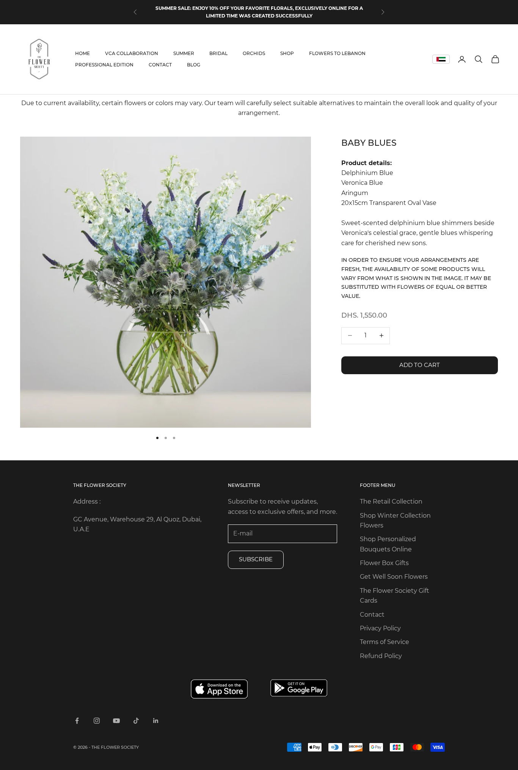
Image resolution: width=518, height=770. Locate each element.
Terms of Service (384, 642)
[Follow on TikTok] (136, 720)
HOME (82, 53)
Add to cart (419, 364)
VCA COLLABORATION (131, 53)
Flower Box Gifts (384, 563)
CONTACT (160, 65)
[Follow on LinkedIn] (156, 720)
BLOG (193, 65)
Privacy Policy (380, 628)
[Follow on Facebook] (77, 720)
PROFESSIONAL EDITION (104, 65)
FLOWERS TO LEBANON (337, 53)
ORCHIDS (254, 53)
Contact (372, 614)
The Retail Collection (391, 501)
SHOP (287, 53)
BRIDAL (218, 53)
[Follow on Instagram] (96, 720)
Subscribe (256, 559)
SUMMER (183, 53)
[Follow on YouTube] (116, 720)
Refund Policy (381, 656)
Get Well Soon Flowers (394, 576)
